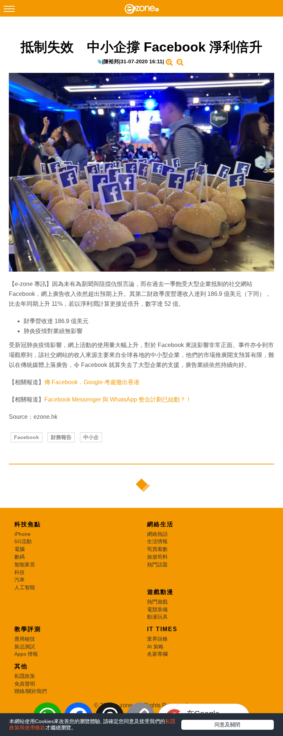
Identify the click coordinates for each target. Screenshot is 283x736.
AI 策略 (155, 647)
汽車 (19, 580)
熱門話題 (157, 564)
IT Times (162, 629)
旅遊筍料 (157, 557)
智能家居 (24, 564)
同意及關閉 (227, 725)
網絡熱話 (157, 534)
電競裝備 (157, 609)
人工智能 (24, 587)
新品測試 (24, 647)
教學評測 (27, 629)
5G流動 (23, 541)
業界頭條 (157, 639)
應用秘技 (24, 639)
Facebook (26, 437)
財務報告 (61, 437)
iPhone (22, 534)
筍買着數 (157, 549)
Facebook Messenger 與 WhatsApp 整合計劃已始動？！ (118, 399)
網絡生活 (160, 524)
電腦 (19, 549)
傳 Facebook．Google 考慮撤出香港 (92, 382)
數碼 (19, 557)
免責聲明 (24, 684)
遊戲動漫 (160, 592)
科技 (19, 572)
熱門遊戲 (157, 602)
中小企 (91, 437)
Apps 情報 (26, 654)
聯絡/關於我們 (30, 691)
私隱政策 (24, 676)
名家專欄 (157, 654)
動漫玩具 (157, 617)
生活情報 (157, 541)
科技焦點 (27, 524)
